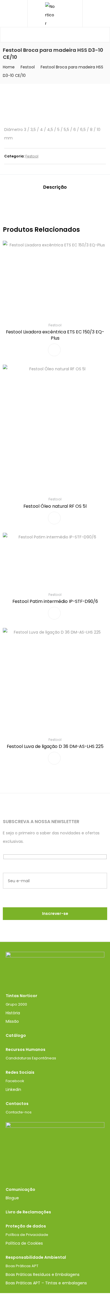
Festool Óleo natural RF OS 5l (55, 506)
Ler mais (54, 350)
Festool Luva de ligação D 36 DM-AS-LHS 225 (55, 746)
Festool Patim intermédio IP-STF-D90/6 (55, 601)
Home (9, 67)
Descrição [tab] (55, 187)
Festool (28, 67)
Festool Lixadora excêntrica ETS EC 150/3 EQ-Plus (55, 335)
